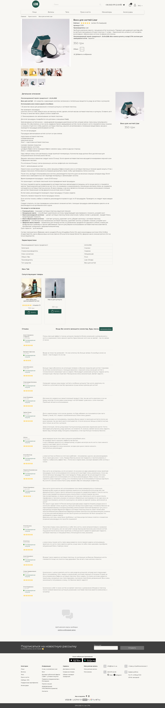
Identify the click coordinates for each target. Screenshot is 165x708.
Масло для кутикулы (55, 299)
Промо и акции (47, 684)
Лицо (34, 12)
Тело (67, 12)
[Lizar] (35, 4)
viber (111, 675)
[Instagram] (89, 696)
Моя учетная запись (90, 669)
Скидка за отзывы (68, 672)
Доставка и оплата (69, 669)
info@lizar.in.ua (112, 666)
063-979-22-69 (111, 672)
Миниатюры (107, 12)
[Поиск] (100, 4)
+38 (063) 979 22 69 (112, 5)
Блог (43, 672)
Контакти (45, 691)
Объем (76, 49)
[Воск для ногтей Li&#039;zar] (25, 72)
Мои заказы (88, 672)
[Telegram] (123, 5)
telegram (119, 675)
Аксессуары (128, 12)
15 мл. (82, 49)
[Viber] (121, 5)
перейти (91, 38)
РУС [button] (139, 6)
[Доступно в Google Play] (89, 660)
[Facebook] (86, 696)
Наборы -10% (25, 680)
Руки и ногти (85, 12)
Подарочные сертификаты (29, 682)
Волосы (51, 12)
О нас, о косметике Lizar (49, 669)
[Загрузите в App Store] (75, 660)
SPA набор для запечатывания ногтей (31, 300)
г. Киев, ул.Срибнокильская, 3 (136, 666)
